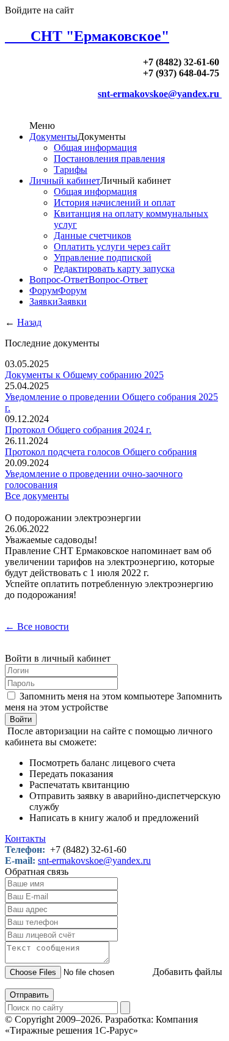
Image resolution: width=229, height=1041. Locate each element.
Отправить (29, 994)
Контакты (25, 838)
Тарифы (70, 169)
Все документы (37, 496)
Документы (53, 136)
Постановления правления (109, 158)
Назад (29, 322)
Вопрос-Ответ (59, 279)
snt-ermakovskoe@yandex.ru (160, 94)
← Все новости (37, 626)
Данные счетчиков (92, 235)
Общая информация (95, 147)
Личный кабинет (64, 180)
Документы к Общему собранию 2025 (84, 375)
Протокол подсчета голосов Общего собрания (101, 452)
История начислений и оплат (114, 202)
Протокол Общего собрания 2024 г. (78, 430)
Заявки (43, 301)
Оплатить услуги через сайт (112, 246)
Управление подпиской (102, 257)
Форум (43, 290)
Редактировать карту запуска (114, 268)
